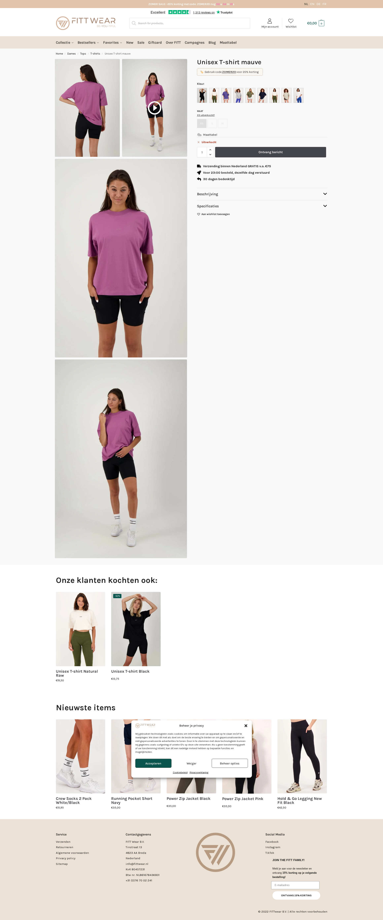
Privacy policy (65, 858)
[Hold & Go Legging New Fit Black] (302, 756)
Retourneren (64, 847)
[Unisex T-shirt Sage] (286, 95)
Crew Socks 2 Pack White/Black (74, 801)
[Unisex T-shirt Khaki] (250, 95)
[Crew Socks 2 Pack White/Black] (80, 756)
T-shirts (95, 53)
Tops (83, 53)
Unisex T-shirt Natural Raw (77, 673)
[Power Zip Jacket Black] (191, 756)
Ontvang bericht (271, 152)
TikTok (269, 853)
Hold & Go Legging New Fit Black (299, 801)
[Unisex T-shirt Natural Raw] (274, 95)
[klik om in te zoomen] (121, 258)
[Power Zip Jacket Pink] (247, 756)
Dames (71, 53)
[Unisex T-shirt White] (299, 95)
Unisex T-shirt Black (130, 671)
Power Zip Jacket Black (188, 799)
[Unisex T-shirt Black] (202, 95)
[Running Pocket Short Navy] (136, 756)
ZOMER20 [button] (229, 72)
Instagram (272, 847)
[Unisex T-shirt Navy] (262, 95)
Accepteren (153, 474)
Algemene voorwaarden (72, 853)
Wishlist (291, 26)
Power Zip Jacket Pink (242, 799)
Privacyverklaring (199, 483)
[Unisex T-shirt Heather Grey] (238, 95)
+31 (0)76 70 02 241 (139, 880)
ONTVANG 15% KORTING (296, 895)
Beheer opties (229, 474)
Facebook (272, 842)
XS (201, 123)
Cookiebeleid (180, 483)
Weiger (191, 474)
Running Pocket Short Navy (131, 801)
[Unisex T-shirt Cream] (214, 95)
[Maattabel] (199, 134)
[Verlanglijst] (99, 598)
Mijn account (270, 26)
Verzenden (63, 842)
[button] (246, 437)
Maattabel (210, 134)
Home (59, 53)
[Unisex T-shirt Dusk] (226, 95)
